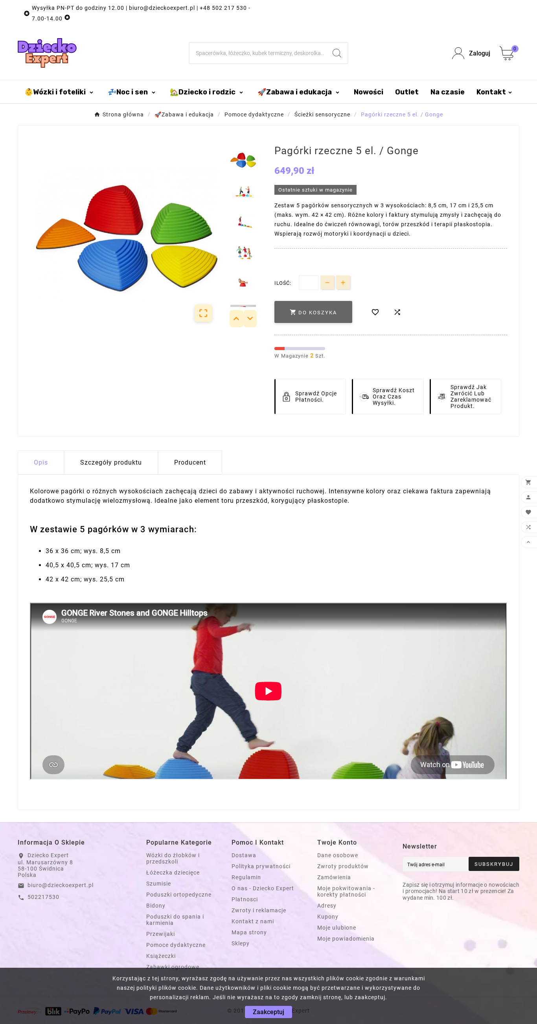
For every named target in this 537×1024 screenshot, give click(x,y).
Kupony (327, 916)
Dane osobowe (337, 855)
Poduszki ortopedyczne (178, 894)
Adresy (327, 905)
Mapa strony (249, 932)
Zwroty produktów (343, 866)
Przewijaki (160, 934)
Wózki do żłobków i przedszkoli (173, 858)
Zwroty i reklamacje (259, 910)
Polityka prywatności (261, 866)
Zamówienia (334, 877)
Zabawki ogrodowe (172, 967)
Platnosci (245, 899)
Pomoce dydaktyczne (176, 945)
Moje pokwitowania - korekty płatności (346, 891)
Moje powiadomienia (346, 938)
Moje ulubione (336, 927)
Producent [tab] (190, 462)
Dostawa (244, 855)
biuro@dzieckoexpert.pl (61, 885)
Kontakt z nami (253, 921)
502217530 (43, 897)
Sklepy (241, 943)
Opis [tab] (41, 462)
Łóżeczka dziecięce (173, 872)
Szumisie (158, 883)
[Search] (337, 53)
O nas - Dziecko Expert (263, 888)
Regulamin (246, 877)
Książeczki (161, 956)
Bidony (156, 905)
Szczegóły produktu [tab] (111, 462)
